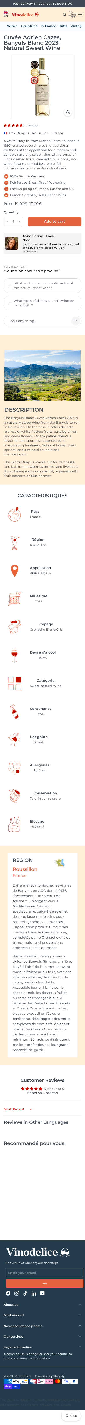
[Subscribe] (44, 1283)
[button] (6, 14)
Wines (12, 26)
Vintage (77, 26)
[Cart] (72, 14)
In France (48, 26)
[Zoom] (68, 112)
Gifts (63, 26)
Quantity (11, 212)
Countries (29, 26)
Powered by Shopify (50, 1376)
